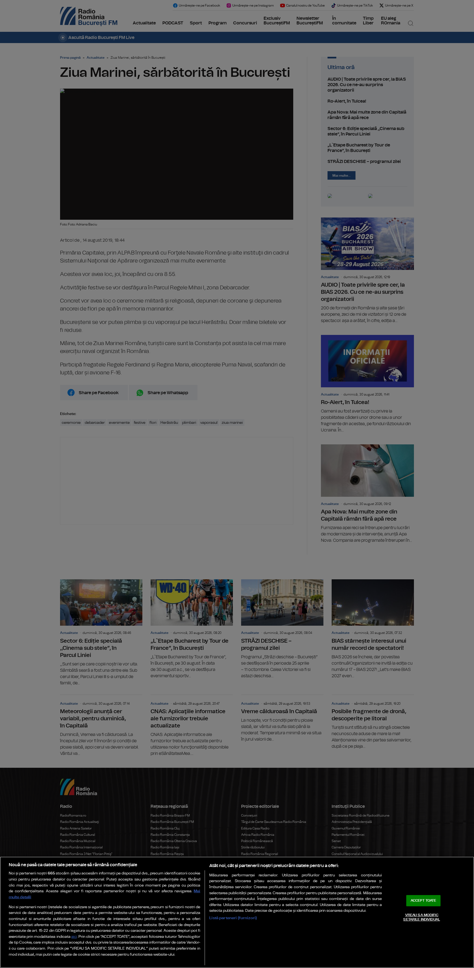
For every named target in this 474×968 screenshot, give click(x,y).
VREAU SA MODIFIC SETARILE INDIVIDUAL (421, 917)
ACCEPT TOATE (423, 900)
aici (74, 937)
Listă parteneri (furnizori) (233, 918)
